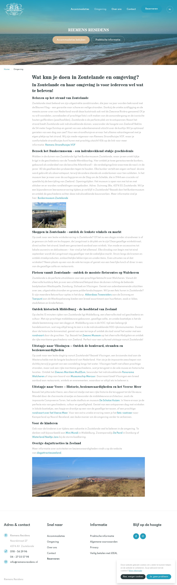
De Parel (117, 433)
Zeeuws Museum (91, 335)
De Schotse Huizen (109, 400)
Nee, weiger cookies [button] (133, 577)
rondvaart (38, 335)
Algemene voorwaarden (104, 542)
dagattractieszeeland (49, 453)
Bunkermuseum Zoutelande (53, 198)
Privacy (94, 547)
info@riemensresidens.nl (24, 562)
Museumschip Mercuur (83, 376)
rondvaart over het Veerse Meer (50, 413)
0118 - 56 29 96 (18, 551)
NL (170, 9)
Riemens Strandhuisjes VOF (60, 145)
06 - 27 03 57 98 (19, 557)
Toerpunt (37, 299)
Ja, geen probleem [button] (159, 577)
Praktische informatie (107, 40)
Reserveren (151, 9)
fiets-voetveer (124, 413)
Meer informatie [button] (135, 571)
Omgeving (100, 9)
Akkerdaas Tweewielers (98, 295)
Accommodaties (80, 9)
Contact (131, 9)
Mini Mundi (72, 433)
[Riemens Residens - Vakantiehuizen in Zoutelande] (17, 9)
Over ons (117, 9)
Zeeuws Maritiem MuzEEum (70, 372)
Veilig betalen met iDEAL (103, 553)
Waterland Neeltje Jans (45, 437)
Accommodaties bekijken (71, 40)
